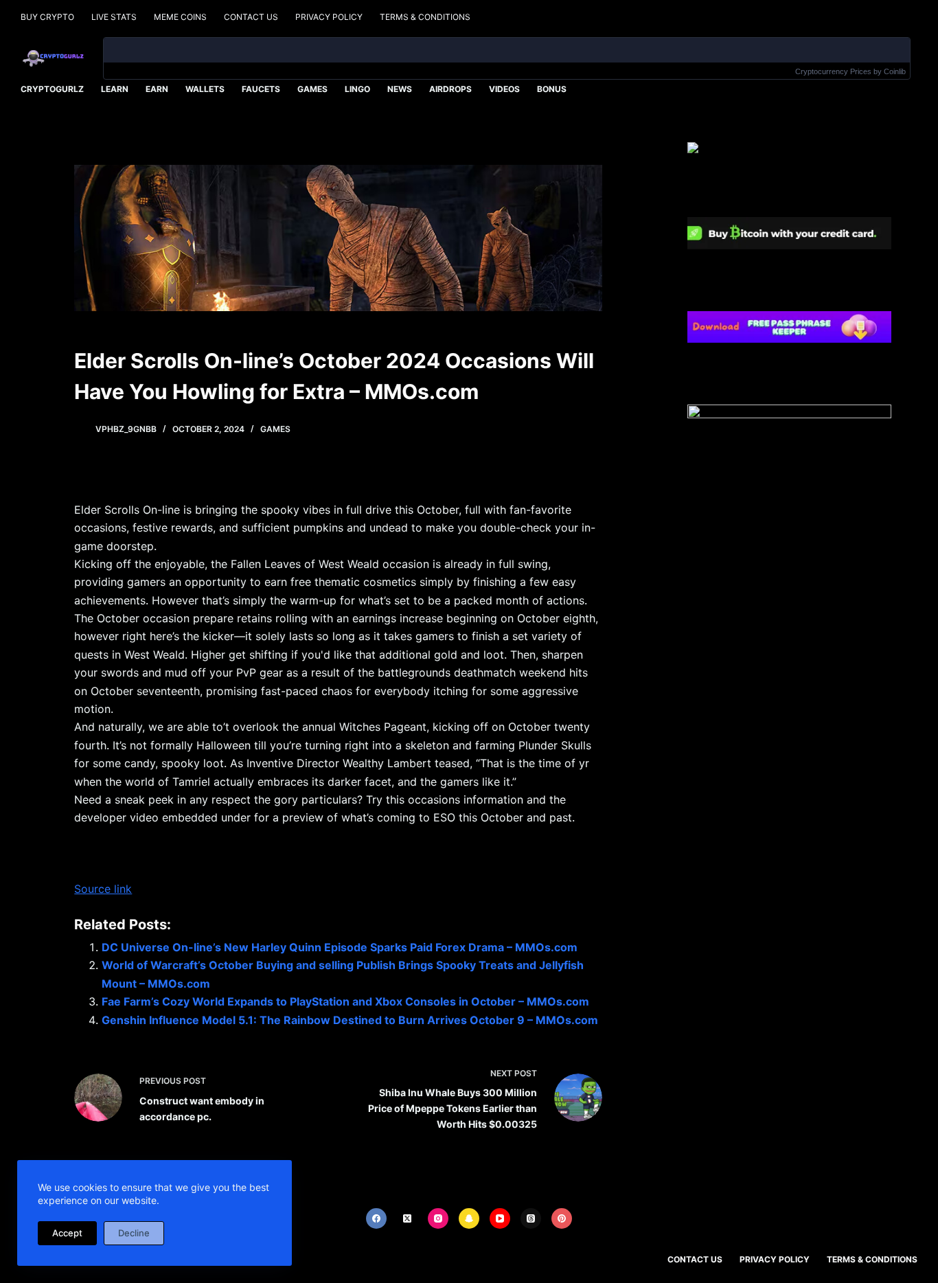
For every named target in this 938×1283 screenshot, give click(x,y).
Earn (157, 89)
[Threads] (531, 1218)
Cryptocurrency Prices (833, 71)
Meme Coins (180, 17)
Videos (504, 89)
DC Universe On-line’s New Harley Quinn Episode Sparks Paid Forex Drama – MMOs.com (339, 947)
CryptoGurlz (52, 89)
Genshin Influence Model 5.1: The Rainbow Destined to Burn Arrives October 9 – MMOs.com (350, 1020)
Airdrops (450, 89)
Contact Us (251, 17)
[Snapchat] (469, 1218)
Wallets (205, 89)
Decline (134, 1232)
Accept (67, 1232)
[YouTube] (500, 1218)
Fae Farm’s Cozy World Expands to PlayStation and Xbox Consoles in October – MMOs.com (345, 1001)
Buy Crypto (47, 17)
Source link (103, 889)
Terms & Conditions (425, 17)
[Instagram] (438, 1218)
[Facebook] (376, 1218)
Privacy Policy (329, 17)
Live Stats (114, 17)
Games (312, 89)
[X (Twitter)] (407, 1218)
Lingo (357, 89)
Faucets (261, 89)
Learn (114, 89)
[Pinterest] (561, 1218)
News (399, 89)
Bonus (552, 89)
